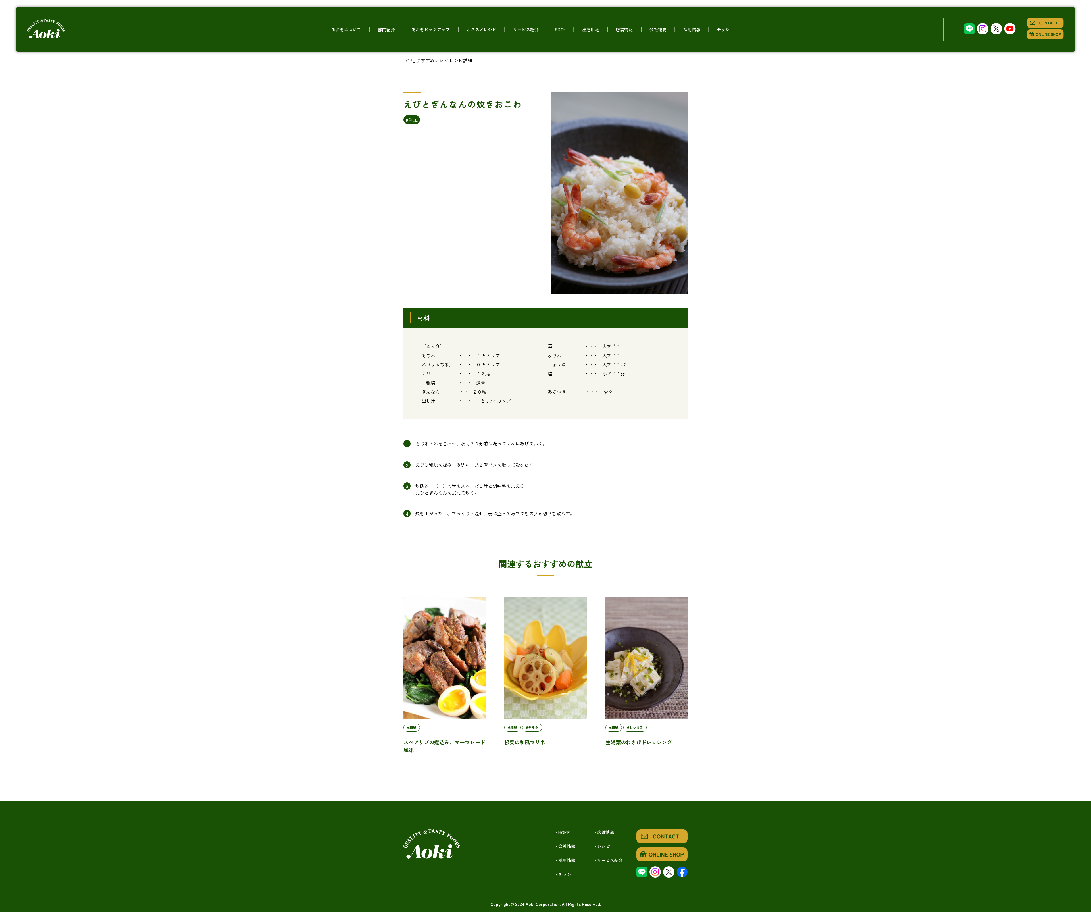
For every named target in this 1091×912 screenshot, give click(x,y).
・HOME (562, 832)
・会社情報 (564, 846)
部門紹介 (386, 29)
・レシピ (601, 846)
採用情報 (691, 29)
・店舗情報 (603, 832)
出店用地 (590, 29)
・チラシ (562, 874)
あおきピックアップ (430, 29)
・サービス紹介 (608, 860)
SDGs (560, 29)
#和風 (412, 119)
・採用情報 (564, 860)
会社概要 (658, 29)
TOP (407, 60)
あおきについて (346, 29)
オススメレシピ (481, 29)
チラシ (723, 29)
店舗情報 (624, 29)
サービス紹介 (526, 29)
